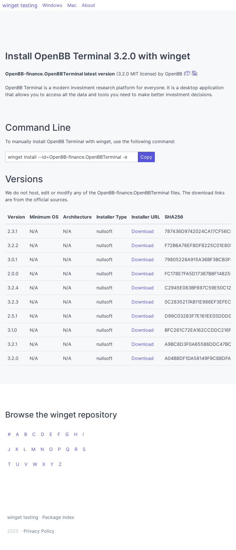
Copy (146, 157)
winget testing (19, 5)
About (88, 5)
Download (143, 231)
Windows (52, 5)
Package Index (58, 517)
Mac (72, 5)
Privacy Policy (39, 531)
